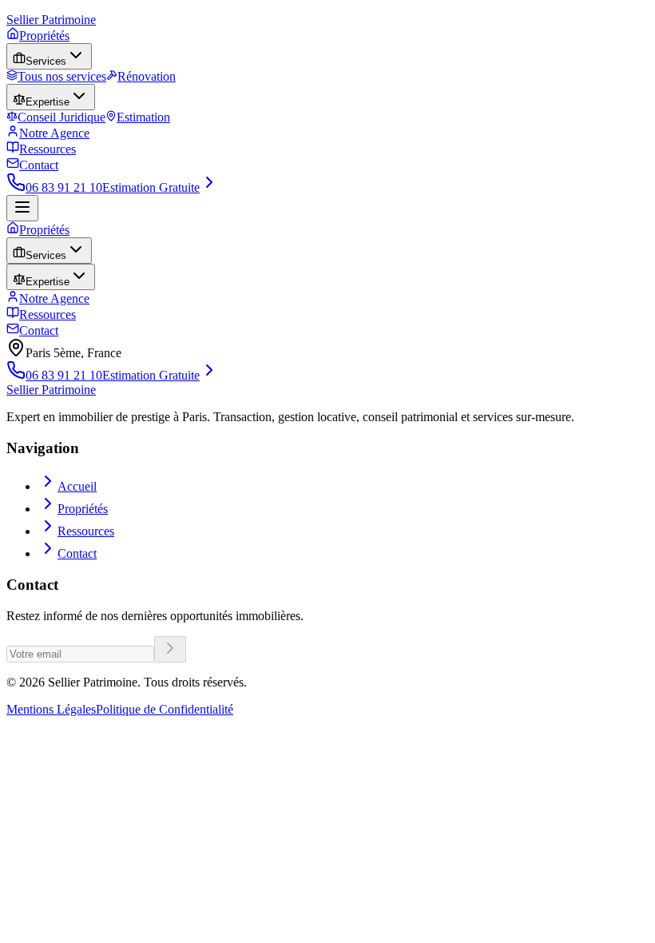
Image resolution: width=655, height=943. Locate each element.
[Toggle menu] (22, 208)
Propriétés (44, 35)
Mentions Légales (51, 709)
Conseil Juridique (61, 117)
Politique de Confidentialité (164, 709)
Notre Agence (54, 133)
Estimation (143, 117)
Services (46, 61)
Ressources (47, 149)
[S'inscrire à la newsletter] (170, 649)
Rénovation (146, 76)
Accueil (77, 486)
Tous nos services (62, 76)
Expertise (47, 102)
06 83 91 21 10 (64, 187)
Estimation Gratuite (151, 187)
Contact (38, 165)
